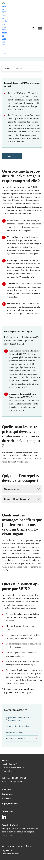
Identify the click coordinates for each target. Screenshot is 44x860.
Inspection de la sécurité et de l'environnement (19, 718)
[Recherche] (32, 28)
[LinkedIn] (4, 817)
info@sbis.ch (16, 781)
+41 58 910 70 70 (18, 778)
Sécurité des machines (15, 738)
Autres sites (7, 771)
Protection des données (12, 853)
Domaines (6, 789)
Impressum (7, 850)
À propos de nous (10, 803)
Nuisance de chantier (15, 732)
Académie (6, 798)
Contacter (10, 156)
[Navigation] (38, 28)
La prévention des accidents (18, 726)
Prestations (7, 794)
